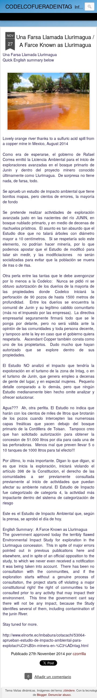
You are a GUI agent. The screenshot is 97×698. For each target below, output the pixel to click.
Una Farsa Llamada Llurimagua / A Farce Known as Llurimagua (55, 41)
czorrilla (79, 653)
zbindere (69, 690)
